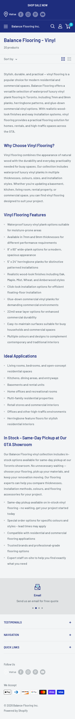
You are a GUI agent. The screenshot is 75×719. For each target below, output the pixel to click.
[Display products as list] (69, 59)
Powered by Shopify (16, 710)
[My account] (60, 26)
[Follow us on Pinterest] (35, 14)
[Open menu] (6, 26)
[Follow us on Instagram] (28, 14)
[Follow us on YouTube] (42, 14)
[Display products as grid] (63, 59)
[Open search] (53, 26)
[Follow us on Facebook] (20, 14)
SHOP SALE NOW (38, 5)
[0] (68, 26)
